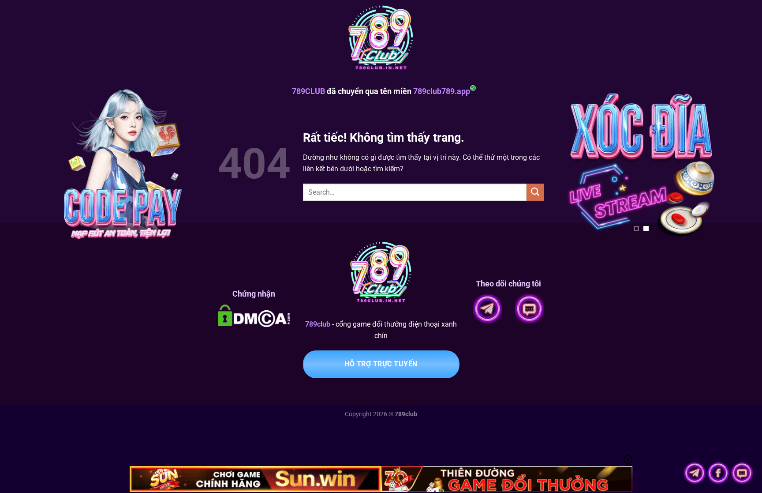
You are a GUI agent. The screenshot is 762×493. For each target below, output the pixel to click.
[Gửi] (535, 192)
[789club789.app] (381, 39)
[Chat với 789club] (742, 472)
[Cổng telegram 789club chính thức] (695, 472)
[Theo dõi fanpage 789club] (719, 472)
